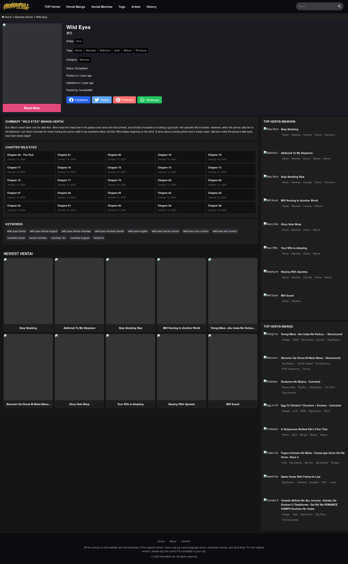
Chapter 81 (64, 155)
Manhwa (91, 50)
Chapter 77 (14, 167)
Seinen (326, 158)
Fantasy (307, 206)
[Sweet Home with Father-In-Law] (271, 476)
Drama (318, 134)
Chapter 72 (14, 180)
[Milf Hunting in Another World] (271, 200)
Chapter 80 (114, 155)
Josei (117, 50)
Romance (141, 50)
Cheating (301, 482)
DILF (324, 482)
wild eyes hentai (16, 231)
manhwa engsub (79, 238)
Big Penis (321, 514)
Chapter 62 (14, 205)
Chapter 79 (164, 155)
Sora (79, 41)
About (173, 541)
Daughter (314, 482)
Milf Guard (232, 404)
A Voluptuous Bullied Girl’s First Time (304, 429)
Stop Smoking (28, 328)
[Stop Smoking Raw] (271, 176)
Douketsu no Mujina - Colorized (300, 381)
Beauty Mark (288, 387)
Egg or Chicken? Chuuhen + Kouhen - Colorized (311, 405)
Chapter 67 (14, 193)
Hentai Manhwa (101, 7)
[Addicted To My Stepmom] (271, 153)
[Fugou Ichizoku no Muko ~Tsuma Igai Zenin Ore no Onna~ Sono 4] (271, 452)
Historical (105, 50)
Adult (294, 434)
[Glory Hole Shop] (271, 224)
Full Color (330, 387)
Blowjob (335, 462)
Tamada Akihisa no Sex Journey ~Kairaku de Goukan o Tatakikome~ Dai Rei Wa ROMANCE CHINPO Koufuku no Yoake (309, 505)
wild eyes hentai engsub (43, 231)
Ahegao (286, 339)
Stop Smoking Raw (130, 328)
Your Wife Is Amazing (130, 404)
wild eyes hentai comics (165, 231)
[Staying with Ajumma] (271, 271)
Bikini (327, 411)
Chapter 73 (214, 167)
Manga (303, 434)
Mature (128, 50)
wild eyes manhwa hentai (109, 231)
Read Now (32, 108)
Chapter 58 (214, 205)
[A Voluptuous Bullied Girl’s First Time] (271, 429)
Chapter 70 (114, 180)
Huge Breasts (289, 392)
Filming (306, 368)
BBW (295, 339)
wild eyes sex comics (225, 231)
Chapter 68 (214, 180)
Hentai (78, 50)
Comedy (307, 134)
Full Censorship (290, 519)
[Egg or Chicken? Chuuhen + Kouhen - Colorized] (271, 405)
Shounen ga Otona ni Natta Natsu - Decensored (310, 358)
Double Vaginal (305, 363)
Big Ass (320, 339)
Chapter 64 (164, 193)
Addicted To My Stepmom (79, 328)
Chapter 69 (164, 180)
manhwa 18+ (58, 238)
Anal (295, 411)
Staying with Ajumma (181, 404)
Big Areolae (307, 339)
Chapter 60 (114, 205)
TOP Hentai (52, 7)
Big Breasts (334, 339)
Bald (295, 514)
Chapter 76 (64, 167)
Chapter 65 (114, 193)
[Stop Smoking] (271, 129)
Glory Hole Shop (79, 404)
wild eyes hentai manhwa (76, 231)
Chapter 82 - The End (20, 155)
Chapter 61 (64, 205)
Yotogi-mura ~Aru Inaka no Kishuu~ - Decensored (311, 334)
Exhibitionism (323, 363)
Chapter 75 (114, 167)
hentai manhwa (38, 238)
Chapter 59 (164, 205)
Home (161, 541)
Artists (135, 7)
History (152, 7)
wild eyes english (138, 231)
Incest (333, 482)
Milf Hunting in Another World (181, 328)
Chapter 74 (164, 167)
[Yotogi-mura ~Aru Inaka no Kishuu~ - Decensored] (271, 334)
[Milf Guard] (271, 295)
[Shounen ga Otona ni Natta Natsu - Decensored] (271, 357)
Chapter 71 (64, 180)
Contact (185, 541)
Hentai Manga (75, 7)
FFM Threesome (290, 368)
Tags (122, 7)
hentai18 (99, 238)
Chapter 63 (214, 193)
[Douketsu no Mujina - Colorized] (271, 381)
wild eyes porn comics (195, 231)
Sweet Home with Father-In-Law (300, 476)
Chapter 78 (214, 155)
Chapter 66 (64, 193)
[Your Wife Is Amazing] (271, 248)
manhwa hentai (16, 238)
